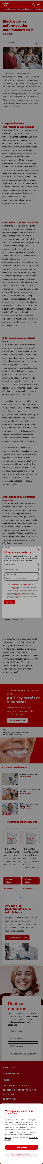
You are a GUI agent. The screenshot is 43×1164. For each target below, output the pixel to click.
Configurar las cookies (21, 1155)
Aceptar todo (21, 1147)
